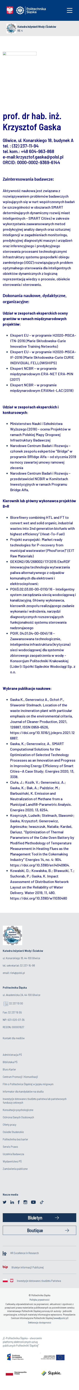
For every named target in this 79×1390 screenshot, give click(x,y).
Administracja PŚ (12, 1054)
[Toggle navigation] (70, 10)
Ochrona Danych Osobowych (18, 1117)
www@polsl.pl (61, 1318)
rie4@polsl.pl (17, 972)
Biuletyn (35, 1217)
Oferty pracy (9, 1124)
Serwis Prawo (10, 1146)
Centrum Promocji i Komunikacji (20, 1076)
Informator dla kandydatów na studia (23, 1091)
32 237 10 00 (16, 1003)
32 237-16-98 (27, 965)
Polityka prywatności (39, 1299)
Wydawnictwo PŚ (12, 1161)
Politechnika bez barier (15, 1139)
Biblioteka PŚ (10, 1062)
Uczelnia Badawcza (13, 1154)
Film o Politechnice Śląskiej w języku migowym (28, 1084)
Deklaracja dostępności (39, 1322)
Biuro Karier (9, 1069)
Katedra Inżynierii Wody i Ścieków (36, 26)
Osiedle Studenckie (13, 1132)
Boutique (35, 1230)
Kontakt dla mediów (14, 1038)
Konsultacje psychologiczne (18, 1109)
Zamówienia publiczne (15, 1168)
